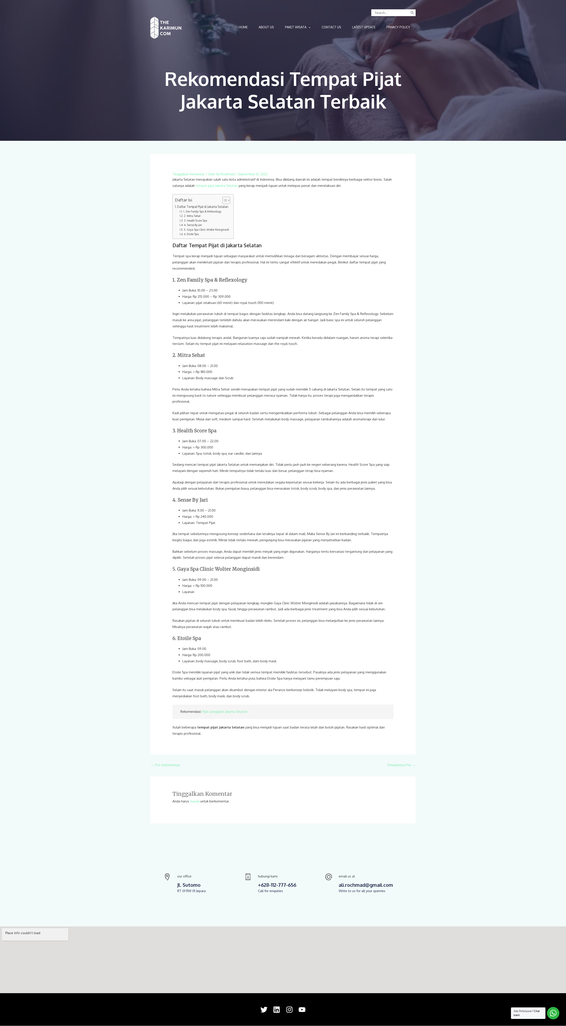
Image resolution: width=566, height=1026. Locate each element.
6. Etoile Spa (191, 234)
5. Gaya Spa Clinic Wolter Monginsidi (206, 229)
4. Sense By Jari (193, 225)
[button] (297, 27)
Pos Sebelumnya (165, 765)
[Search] (412, 13)
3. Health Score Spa (195, 220)
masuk (194, 801)
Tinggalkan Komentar (188, 174)
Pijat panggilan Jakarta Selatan (224, 711)
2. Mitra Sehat (192, 216)
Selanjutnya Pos (401, 765)
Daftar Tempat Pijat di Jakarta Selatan (203, 207)
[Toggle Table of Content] (224, 200)
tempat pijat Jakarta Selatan (217, 186)
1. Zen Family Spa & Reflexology (202, 211)
